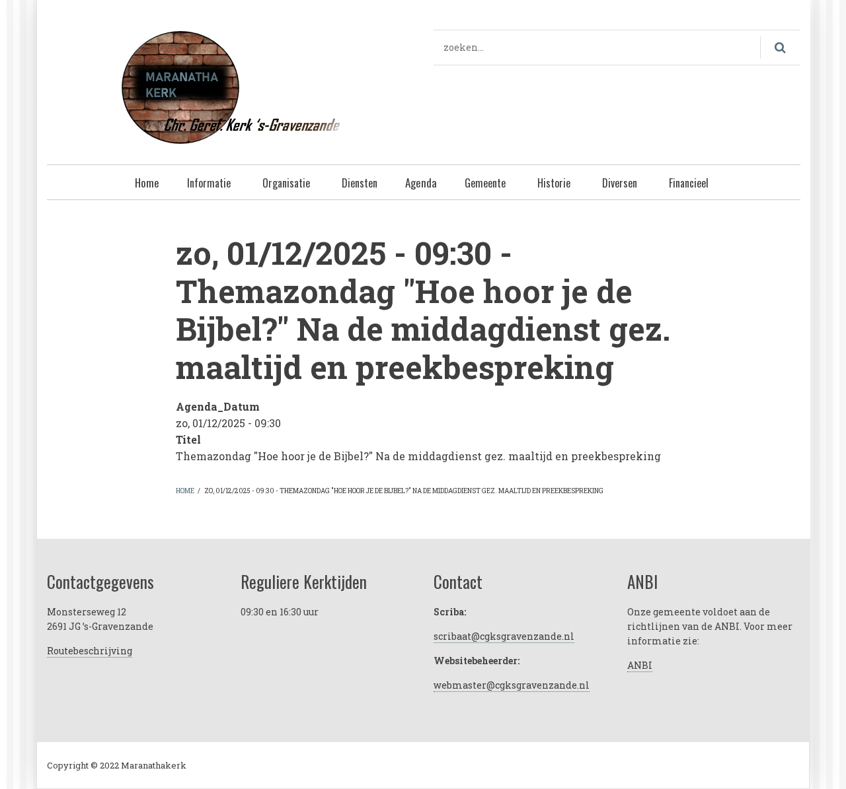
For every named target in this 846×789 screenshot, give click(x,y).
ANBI (639, 665)
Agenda (421, 182)
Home (147, 182)
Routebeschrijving (89, 650)
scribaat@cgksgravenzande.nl (504, 636)
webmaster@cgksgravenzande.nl (512, 685)
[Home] (230, 85)
